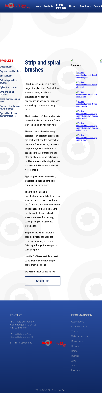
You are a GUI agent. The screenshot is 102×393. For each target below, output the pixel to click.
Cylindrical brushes (8, 87)
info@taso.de (25, 342)
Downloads (85, 6)
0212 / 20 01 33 (24, 336)
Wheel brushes (7, 66)
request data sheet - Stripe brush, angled (86, 95)
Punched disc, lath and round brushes (10, 107)
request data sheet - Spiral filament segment (86, 76)
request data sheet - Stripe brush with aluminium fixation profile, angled (87, 116)
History (73, 6)
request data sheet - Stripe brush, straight (86, 105)
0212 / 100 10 (23, 333)
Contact (98, 6)
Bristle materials (61, 6)
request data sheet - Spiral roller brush (86, 86)
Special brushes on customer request (8, 114)
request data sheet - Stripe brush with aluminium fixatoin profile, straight (87, 128)
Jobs (73, 360)
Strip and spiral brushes (7, 93)
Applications (77, 321)
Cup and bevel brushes (10, 71)
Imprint (75, 356)
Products (48, 6)
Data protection (79, 336)
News (74, 365)
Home (38, 6)
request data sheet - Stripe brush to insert (86, 138)
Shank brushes (7, 75)
